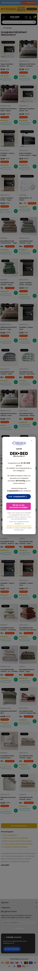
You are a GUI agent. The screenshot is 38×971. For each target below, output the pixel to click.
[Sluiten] (31, 440)
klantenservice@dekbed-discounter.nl (19, 526)
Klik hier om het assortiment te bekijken (18, 506)
